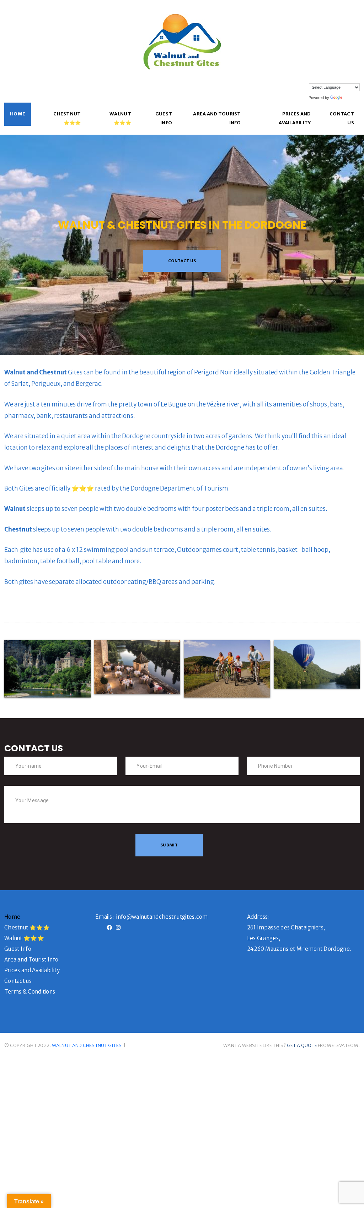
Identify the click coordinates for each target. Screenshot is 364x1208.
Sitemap (138, 1045)
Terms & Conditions (29, 991)
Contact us (342, 118)
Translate (351, 97)
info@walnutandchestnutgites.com (162, 916)
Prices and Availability (295, 118)
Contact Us (182, 260)
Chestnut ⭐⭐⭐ (67, 118)
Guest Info (163, 118)
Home (17, 114)
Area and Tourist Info (217, 118)
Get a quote (302, 1045)
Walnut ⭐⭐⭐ (120, 118)
